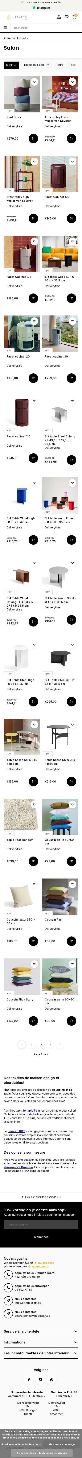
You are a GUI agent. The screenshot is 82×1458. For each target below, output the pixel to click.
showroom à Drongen (18, 1167)
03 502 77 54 (23, 1289)
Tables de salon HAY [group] (37, 64)
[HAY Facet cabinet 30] (60, 333)
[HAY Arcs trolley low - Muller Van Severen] (60, 94)
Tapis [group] (72, 64)
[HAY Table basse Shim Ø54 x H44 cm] (60, 737)
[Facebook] (28, 1380)
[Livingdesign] (15, 17)
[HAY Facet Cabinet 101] (22, 254)
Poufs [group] (59, 64)
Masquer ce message (62, 1444)
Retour (11, 38)
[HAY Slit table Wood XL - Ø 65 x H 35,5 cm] (60, 254)
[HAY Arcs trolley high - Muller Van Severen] (22, 174)
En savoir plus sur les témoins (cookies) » (42, 1453)
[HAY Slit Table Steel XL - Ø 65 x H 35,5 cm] (60, 657)
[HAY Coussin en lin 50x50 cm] (60, 817)
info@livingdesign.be (28, 1302)
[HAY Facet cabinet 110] (22, 413)
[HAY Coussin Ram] (60, 897)
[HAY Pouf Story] (22, 94)
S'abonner (41, 1237)
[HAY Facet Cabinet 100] (60, 174)
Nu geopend (46, 1262)
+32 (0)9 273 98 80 (27, 1276)
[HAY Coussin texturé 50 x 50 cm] (22, 897)
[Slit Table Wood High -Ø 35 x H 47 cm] (22, 495)
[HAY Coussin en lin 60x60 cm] (60, 976)
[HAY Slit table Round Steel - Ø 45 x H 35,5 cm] (60, 575)
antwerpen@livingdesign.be (32, 1315)
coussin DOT (16, 1131)
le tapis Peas (32, 1110)
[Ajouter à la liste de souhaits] (34, 82)
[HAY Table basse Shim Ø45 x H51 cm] (22, 737)
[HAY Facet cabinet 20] (22, 333)
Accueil (21, 38)
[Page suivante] (60, 1045)
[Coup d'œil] (33, 138)
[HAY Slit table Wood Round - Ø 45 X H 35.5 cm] (60, 495)
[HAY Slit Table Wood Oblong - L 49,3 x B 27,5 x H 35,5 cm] (22, 575)
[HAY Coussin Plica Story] (22, 976)
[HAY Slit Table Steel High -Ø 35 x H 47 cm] (22, 657)
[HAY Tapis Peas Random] (22, 817)
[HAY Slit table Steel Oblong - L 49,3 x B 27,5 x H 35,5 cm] (60, 413)
